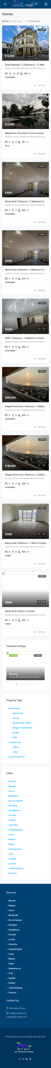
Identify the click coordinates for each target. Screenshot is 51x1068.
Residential (14, 708)
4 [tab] (31, 685)
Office (16, 747)
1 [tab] (18, 685)
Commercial (14, 742)
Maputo (12, 786)
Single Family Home (22, 728)
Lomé (11, 834)
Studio (16, 732)
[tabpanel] (25, 665)
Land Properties (16, 757)
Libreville (13, 825)
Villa (15, 737)
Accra (11, 791)
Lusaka (12, 820)
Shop (15, 752)
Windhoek (13, 796)
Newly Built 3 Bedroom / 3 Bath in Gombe (25, 543)
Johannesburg (15, 868)
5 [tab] (35, 685)
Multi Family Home (22, 723)
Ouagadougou (15, 829)
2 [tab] (22, 685)
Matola (11, 839)
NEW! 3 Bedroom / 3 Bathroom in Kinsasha (26, 338)
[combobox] (18, 21)
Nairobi (12, 781)
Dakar (11, 844)
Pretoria (12, 873)
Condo (16, 718)
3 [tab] (27, 685)
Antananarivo (15, 849)
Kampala (12, 805)
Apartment (18, 713)
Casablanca (14, 810)
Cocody (12, 815)
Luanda (12, 859)
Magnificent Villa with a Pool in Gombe (24, 133)
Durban (12, 863)
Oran (10, 854)
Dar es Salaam (15, 800)
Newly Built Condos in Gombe (19, 611)
